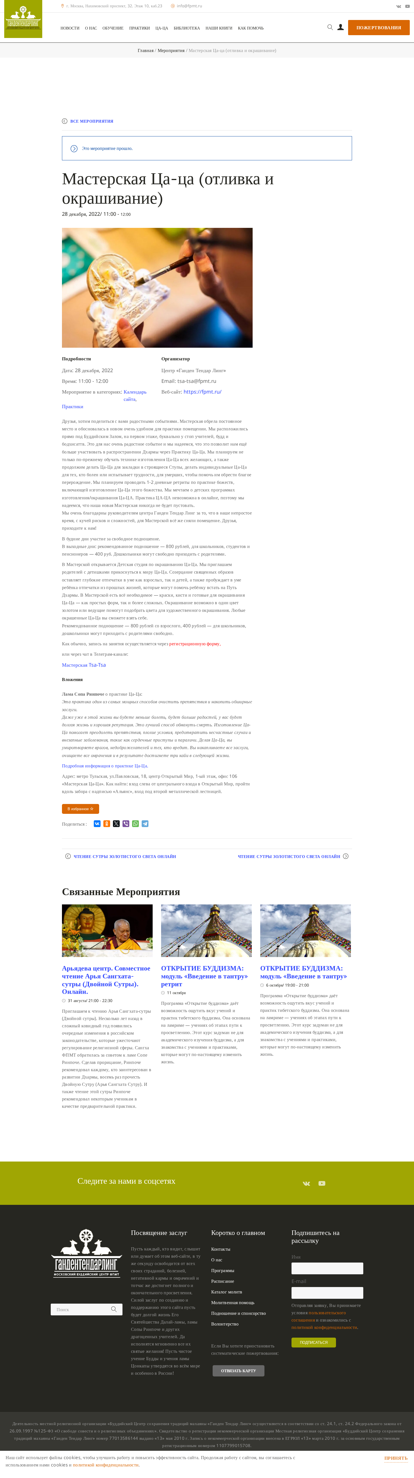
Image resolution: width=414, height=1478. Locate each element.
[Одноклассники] (106, 823)
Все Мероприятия (91, 121)
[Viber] (126, 823)
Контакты (220, 1249)
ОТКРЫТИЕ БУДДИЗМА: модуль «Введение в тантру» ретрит (204, 975)
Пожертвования (379, 27)
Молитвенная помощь (232, 1302)
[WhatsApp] (135, 823)
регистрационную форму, (195, 644)
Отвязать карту (238, 1370)
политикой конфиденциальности (324, 1327)
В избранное (79, 809)
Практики (139, 28)
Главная (145, 50)
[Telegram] (145, 823)
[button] (84, 664)
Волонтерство (225, 1324)
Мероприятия (171, 50)
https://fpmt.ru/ (203, 391)
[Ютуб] (407, 6)
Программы (222, 1270)
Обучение (113, 28)
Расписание (222, 1281)
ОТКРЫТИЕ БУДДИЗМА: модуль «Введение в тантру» (303, 971)
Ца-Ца (161, 28)
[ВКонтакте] (97, 823)
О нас (91, 28)
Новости (70, 28)
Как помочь (251, 28)
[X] (116, 823)
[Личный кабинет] (340, 27)
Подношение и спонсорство (238, 1313)
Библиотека (187, 28)
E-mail (298, 1281)
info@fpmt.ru (189, 5)
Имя (296, 1256)
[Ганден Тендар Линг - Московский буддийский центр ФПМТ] (23, 19)
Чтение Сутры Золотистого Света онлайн (125, 856)
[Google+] (398, 6)
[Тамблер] (306, 1183)
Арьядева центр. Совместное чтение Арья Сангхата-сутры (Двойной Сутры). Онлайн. (106, 979)
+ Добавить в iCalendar (326, 124)
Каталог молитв (226, 1292)
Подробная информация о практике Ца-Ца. (105, 766)
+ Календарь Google (269, 124)
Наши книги (219, 28)
